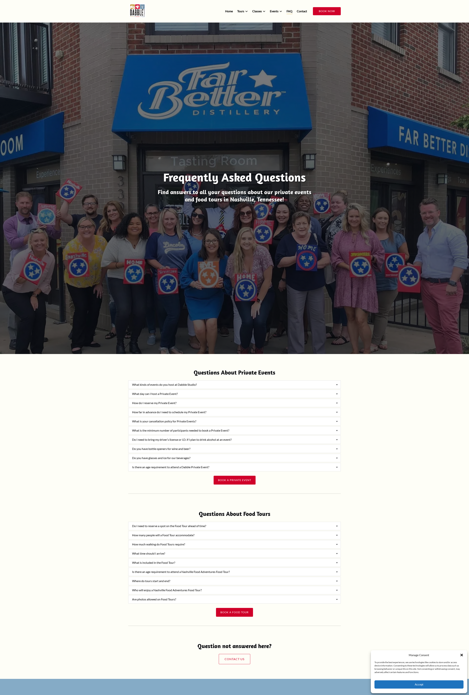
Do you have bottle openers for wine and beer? (161, 448)
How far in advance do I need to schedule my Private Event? (169, 412)
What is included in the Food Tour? (153, 562)
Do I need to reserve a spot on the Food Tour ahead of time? (169, 526)
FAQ (289, 11)
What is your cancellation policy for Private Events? (164, 421)
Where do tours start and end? (151, 581)
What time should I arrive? (148, 553)
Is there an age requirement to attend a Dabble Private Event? (170, 467)
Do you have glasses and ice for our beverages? (161, 458)
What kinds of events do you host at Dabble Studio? (164, 384)
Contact (302, 11)
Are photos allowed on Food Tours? (154, 599)
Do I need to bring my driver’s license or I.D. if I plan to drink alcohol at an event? (182, 439)
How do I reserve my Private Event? (154, 403)
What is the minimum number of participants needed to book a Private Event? (180, 430)
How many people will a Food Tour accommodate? (163, 535)
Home (229, 11)
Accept (419, 684)
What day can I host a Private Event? (155, 393)
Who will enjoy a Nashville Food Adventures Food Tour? (167, 590)
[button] (462, 655)
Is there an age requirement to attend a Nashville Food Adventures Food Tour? (181, 571)
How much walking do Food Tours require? (158, 544)
